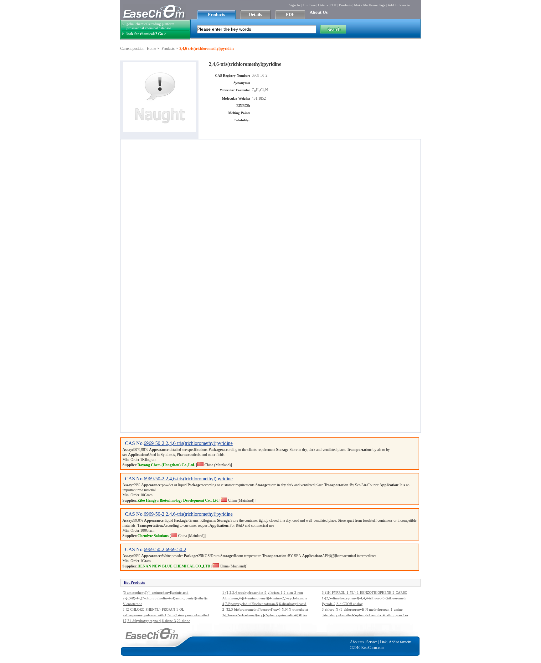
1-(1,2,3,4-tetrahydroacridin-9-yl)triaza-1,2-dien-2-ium (262, 592)
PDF (333, 5)
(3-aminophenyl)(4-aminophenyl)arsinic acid (155, 592)
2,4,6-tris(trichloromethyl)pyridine (199, 443)
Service (371, 642)
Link (383, 642)
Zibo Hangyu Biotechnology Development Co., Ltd (178, 500)
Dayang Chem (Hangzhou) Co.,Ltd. (166, 465)
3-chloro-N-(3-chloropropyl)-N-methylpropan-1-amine (362, 609)
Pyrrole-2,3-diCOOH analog (342, 604)
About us (357, 642)
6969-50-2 (155, 443)
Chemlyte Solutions (153, 536)
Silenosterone (132, 604)
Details (323, 5)
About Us (318, 12)
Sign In (294, 5)
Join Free (309, 5)
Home (151, 48)
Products (345, 5)
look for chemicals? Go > (146, 34)
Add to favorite (399, 5)
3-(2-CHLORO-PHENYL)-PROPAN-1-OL (153, 609)
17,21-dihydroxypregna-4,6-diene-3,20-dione (156, 621)
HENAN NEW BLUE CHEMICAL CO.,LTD (173, 566)
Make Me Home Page (369, 5)
